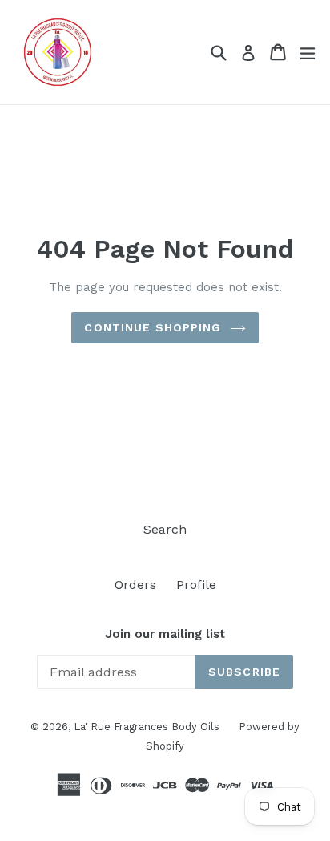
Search (165, 529)
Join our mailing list (165, 634)
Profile (196, 584)
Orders (135, 584)
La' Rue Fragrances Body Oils (148, 727)
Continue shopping (152, 327)
